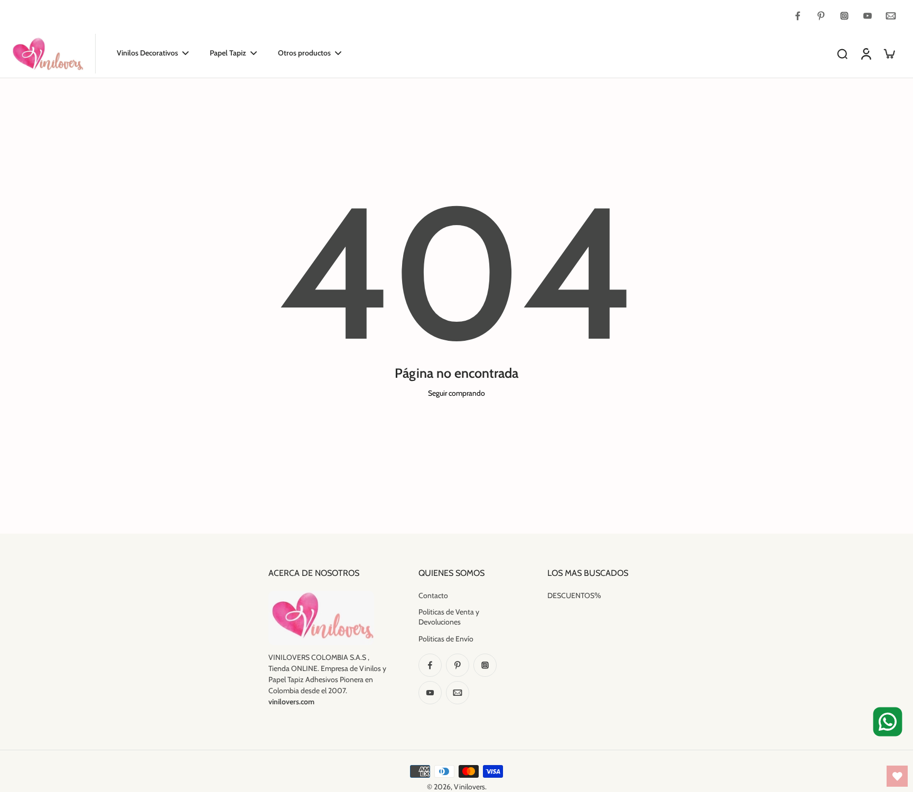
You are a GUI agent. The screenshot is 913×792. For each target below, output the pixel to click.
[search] (842, 53)
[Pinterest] (821, 15)
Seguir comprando (456, 393)
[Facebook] (797, 15)
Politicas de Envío (445, 639)
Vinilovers (469, 786)
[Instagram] (844, 15)
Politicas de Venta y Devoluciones (448, 617)
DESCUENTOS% (574, 595)
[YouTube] (867, 15)
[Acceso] (865, 53)
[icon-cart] (888, 53)
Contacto (433, 595)
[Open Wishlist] (897, 776)
